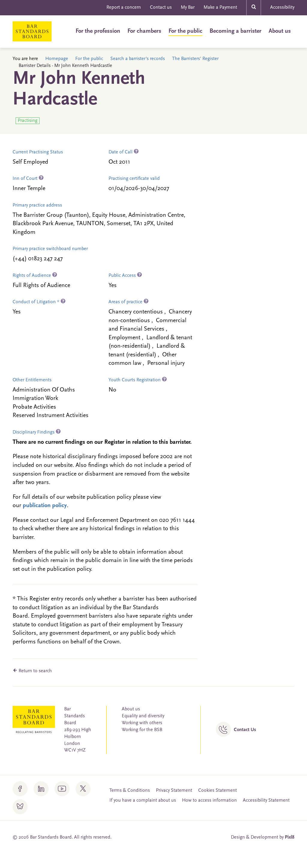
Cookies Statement (217, 790)
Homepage (56, 58)
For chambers (144, 31)
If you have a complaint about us (142, 800)
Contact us (161, 7)
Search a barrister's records (137, 58)
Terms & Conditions (129, 790)
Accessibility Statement (266, 800)
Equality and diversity (143, 716)
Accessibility (282, 7)
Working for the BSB (142, 729)
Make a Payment (220, 7)
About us (280, 31)
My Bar (188, 7)
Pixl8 (289, 837)
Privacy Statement (174, 790)
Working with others (142, 723)
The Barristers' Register (195, 58)
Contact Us (245, 729)
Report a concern (123, 7)
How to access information (209, 800)
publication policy (45, 506)
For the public (185, 31)
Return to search (34, 671)
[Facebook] (20, 788)
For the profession (98, 31)
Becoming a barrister (235, 31)
